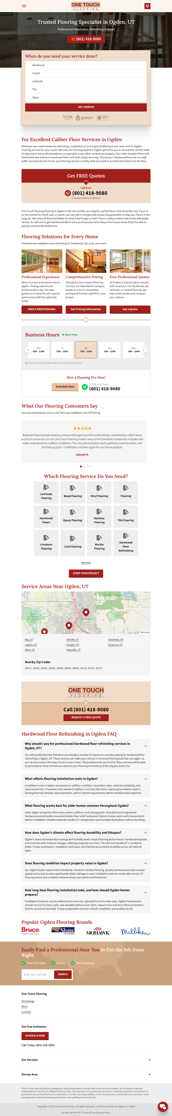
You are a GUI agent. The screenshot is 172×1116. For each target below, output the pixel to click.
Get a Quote (130, 309)
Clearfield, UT (115, 640)
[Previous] (28, 350)
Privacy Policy (103, 1112)
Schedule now (35, 1036)
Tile (34, 89)
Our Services (30, 1060)
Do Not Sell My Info (71, 1112)
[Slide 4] (91, 466)
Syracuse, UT (115, 645)
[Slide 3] (88, 466)
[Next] (144, 350)
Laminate (37, 81)
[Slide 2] (84, 466)
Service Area (29, 1074)
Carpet (36, 73)
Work (25, 1007)
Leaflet (146, 632)
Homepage (28, 1001)
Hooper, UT (73, 645)
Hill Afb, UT (73, 640)
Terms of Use (88, 1112)
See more (86, 562)
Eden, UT (30, 650)
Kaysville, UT (74, 650)
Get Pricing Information (86, 309)
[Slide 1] (81, 466)
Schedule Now (65, 387)
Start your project (86, 573)
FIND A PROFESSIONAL (42, 309)
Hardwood (38, 65)
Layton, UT (31, 645)
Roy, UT (29, 640)
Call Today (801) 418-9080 (38, 1045)
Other (35, 97)
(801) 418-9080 (88, 39)
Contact (26, 1012)
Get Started (86, 107)
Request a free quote (86, 717)
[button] (86, 613)
